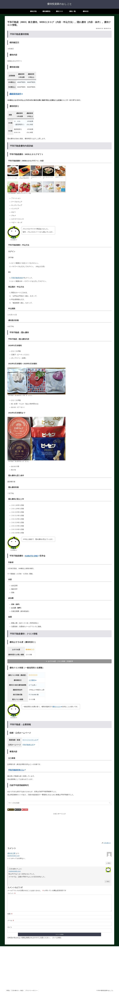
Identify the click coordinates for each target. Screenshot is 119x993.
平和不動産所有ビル (16, 770)
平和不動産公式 (27, 745)
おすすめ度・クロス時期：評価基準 (60, 661)
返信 (109, 863)
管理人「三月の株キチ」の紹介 (15, 990)
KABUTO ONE (31, 556)
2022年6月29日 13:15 (15, 871)
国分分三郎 (11, 853)
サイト (9, 927)
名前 (10, 914)
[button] (109, 803)
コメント (11, 893)
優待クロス (56, 707)
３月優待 (32, 680)
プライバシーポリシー (31, 990)
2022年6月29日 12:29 (13, 855)
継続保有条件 (15, 94)
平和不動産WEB (17, 278)
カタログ (11, 809)
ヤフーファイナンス (29, 740)
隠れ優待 (18, 809)
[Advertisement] (59, 827)
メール (10, 920)
